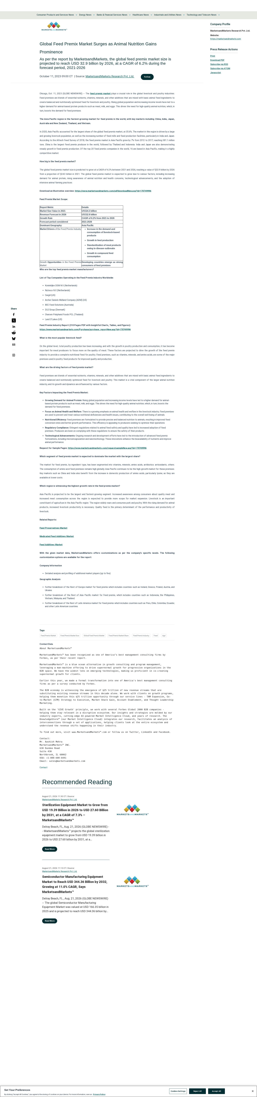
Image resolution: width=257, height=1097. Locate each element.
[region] (128, 1091)
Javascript (215, 72)
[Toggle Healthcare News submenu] (151, 15)
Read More (49, 849)
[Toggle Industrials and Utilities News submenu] (184, 15)
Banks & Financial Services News (112, 15)
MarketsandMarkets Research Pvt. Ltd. (110, 76)
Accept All (216, 1091)
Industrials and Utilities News (167, 15)
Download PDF (217, 60)
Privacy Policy (99, 1094)
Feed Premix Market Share (118, 636)
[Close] (253, 1091)
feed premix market (100, 93)
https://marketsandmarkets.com (225, 39)
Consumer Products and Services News (55, 15)
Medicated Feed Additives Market (57, 536)
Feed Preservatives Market (53, 528)
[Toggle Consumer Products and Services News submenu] (76, 15)
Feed (156, 636)
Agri (163, 636)
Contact (43, 767)
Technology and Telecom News (201, 15)
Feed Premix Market (48, 636)
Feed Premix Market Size (70, 636)
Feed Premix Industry (141, 636)
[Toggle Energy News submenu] (94, 15)
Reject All (197, 1091)
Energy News (85, 15)
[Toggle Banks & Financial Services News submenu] (129, 15)
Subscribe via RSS (219, 64)
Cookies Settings (178, 1091)
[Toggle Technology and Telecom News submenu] (219, 15)
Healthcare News (141, 15)
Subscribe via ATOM (220, 68)
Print (212, 56)
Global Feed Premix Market (94, 636)
